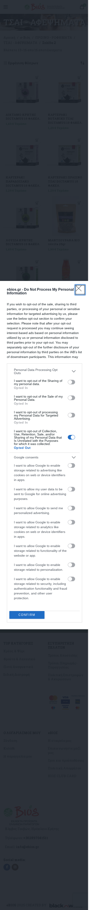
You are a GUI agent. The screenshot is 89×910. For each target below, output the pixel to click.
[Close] (80, 289)
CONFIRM (26, 615)
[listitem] (44, 371)
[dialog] (44, 455)
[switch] (71, 382)
